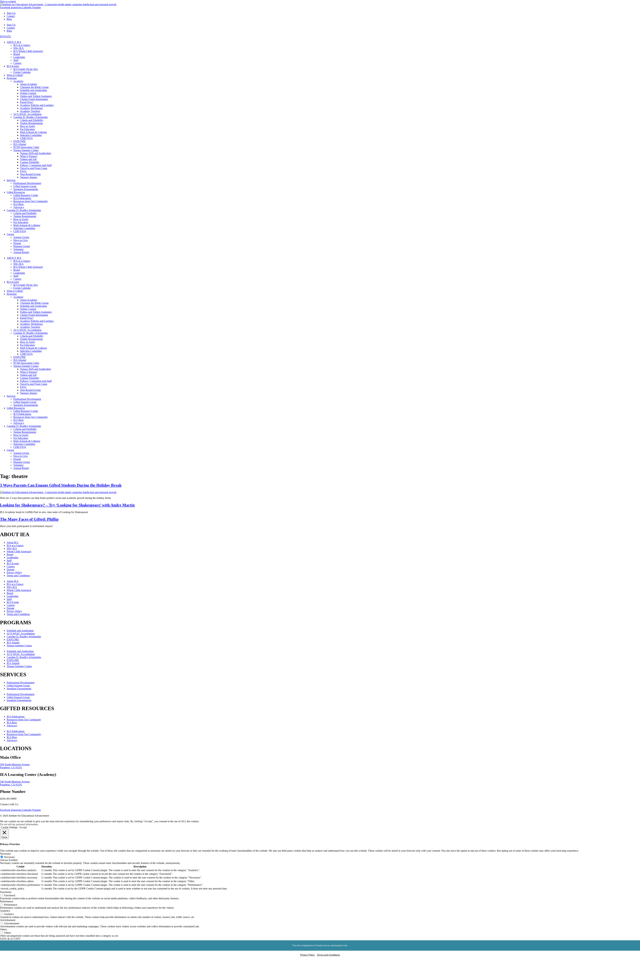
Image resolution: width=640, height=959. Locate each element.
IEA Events (13, 66)
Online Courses (28, 93)
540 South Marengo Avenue (15, 781)
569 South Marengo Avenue (15, 764)
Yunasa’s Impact (28, 177)
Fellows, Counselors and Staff (36, 165)
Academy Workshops (31, 108)
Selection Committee (31, 135)
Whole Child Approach (19, 551)
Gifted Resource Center (25, 195)
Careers (17, 63)
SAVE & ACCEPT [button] (10, 938)
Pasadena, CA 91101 (11, 767)
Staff (15, 60)
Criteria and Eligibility (31, 120)
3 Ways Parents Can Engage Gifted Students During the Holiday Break (61, 485)
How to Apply (27, 126)
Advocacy (18, 207)
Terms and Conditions (18, 575)
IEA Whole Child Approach (28, 51)
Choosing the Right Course (34, 87)
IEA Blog (18, 204)
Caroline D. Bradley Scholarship (30, 117)
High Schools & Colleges (33, 132)
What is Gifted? (15, 75)
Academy (18, 81)
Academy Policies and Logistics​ (37, 105)
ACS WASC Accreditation (27, 114)
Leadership (19, 57)
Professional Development (27, 183)
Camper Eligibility (29, 162)
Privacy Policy (14, 572)
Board (16, 54)
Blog (9, 19)
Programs (12, 78)
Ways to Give (20, 240)
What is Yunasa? (28, 156)
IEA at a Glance (21, 45)
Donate (17, 243)
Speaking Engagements (25, 189)
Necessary (9, 857)
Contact (11, 16)
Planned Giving (21, 246)
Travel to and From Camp (33, 168)
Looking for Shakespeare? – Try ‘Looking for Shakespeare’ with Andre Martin (67, 505)
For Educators (27, 129)
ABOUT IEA (14, 42)
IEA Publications (22, 198)
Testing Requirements (31, 123)
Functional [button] (5, 892)
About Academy (28, 84)
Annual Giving (21, 237)
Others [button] (3, 929)
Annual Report (21, 252)
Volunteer (18, 249)
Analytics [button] (5, 910)
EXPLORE (19, 141)
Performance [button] (6, 901)
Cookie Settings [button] (9, 827)
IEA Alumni (19, 144)
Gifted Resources (16, 192)
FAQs (23, 171)
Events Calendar (22, 72)
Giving (10, 234)
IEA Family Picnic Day (25, 69)
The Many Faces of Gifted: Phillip (29, 519)
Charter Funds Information (34, 99)
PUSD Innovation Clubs (26, 147)
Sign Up (11, 13)
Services (11, 180)
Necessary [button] (5, 853)
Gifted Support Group (24, 186)
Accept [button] (23, 827)
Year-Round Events (30, 174)
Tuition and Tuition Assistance (36, 96)
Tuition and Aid (28, 159)
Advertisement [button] (7, 920)
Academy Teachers (30, 111)
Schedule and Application (33, 90)
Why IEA (18, 48)
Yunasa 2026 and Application (35, 153)
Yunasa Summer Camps (25, 150)
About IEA (12, 542)
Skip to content (8, 1)
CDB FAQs (26, 138)
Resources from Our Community (30, 201)
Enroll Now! (26, 102)
